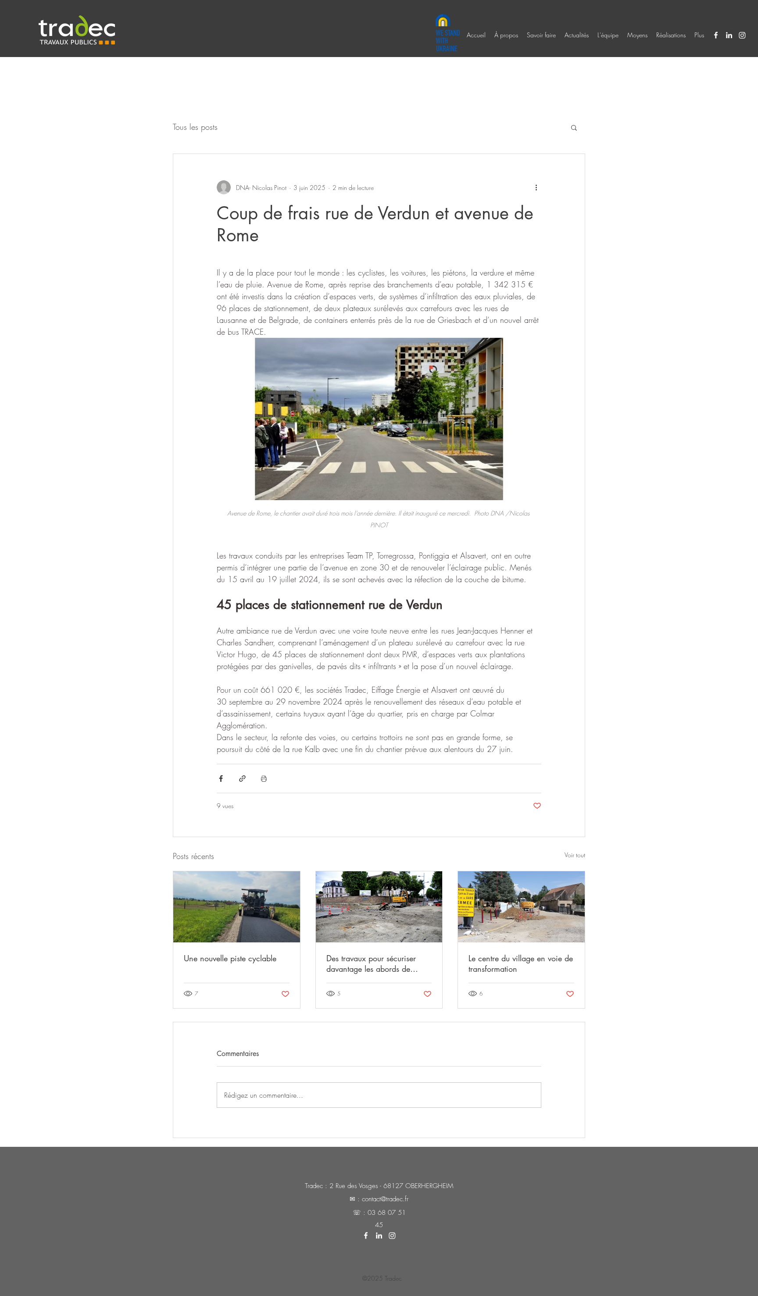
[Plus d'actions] (536, 187)
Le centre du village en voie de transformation (520, 963)
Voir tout (575, 855)
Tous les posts (195, 127)
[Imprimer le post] (264, 778)
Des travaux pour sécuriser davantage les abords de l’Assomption (371, 963)
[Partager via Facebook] (221, 778)
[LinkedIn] (729, 35)
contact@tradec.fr (385, 1199)
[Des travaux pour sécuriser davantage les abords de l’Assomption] (379, 906)
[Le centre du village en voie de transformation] (521, 906)
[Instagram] (742, 35)
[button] (574, 127)
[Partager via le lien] (242, 778)
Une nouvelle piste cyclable (230, 958)
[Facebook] (716, 35)
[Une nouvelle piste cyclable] (236, 906)
